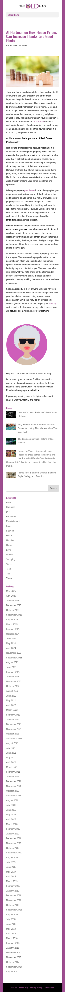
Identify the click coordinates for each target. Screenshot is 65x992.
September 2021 (14, 738)
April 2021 (11, 762)
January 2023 (12, 676)
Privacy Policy (36, 988)
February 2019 (13, 886)
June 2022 (11, 696)
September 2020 (14, 795)
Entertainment (13, 521)
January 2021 (12, 776)
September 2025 (14, 615)
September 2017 (14, 967)
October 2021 (12, 733)
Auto (8, 502)
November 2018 (13, 900)
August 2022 (12, 691)
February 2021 (13, 772)
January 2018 (12, 948)
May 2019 (11, 872)
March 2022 (12, 710)
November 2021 (13, 729)
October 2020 (12, 791)
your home (29, 190)
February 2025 (13, 629)
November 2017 (13, 957)
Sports (9, 564)
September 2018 (14, 909)
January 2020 (12, 833)
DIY (8, 512)
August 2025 (12, 619)
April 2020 (11, 819)
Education (11, 516)
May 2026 (11, 591)
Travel (9, 578)
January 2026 (12, 600)
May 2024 (11, 643)
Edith (13, 45)
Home (9, 545)
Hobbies (10, 540)
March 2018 (12, 938)
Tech (8, 569)
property (52, 303)
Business (10, 507)
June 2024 (11, 638)
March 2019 (12, 881)
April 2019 (11, 876)
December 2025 (13, 605)
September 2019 (14, 852)
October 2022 (12, 686)
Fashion (10, 531)
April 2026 (11, 596)
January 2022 (12, 719)
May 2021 (11, 757)
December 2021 (13, 724)
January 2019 (12, 891)
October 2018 (12, 905)
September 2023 (14, 657)
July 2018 (11, 919)
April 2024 (11, 648)
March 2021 (12, 767)
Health (9, 535)
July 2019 (11, 862)
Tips (8, 573)
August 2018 (12, 914)
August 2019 (12, 857)
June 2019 (11, 867)
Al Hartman (38, 121)
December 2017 (13, 952)
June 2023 (11, 667)
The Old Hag (44, 373)
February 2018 (13, 943)
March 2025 (12, 624)
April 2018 (11, 933)
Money (23, 45)
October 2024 (12, 634)
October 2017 (12, 962)
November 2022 (13, 681)
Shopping (10, 559)
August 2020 (12, 800)
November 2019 (13, 843)
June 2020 (11, 810)
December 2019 (13, 838)
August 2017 (12, 971)
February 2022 (13, 715)
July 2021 (11, 748)
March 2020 (12, 824)
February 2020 (13, 829)
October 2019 (12, 848)
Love (8, 550)
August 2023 (12, 662)
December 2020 (13, 781)
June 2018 (11, 924)
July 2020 (11, 805)
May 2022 (11, 700)
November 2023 (13, 653)
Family (9, 526)
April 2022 (11, 705)
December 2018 (13, 895)
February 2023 (13, 672)
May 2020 (11, 814)
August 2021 (12, 743)
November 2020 (13, 786)
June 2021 (11, 753)
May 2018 (11, 929)
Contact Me (49, 988)
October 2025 (12, 610)
